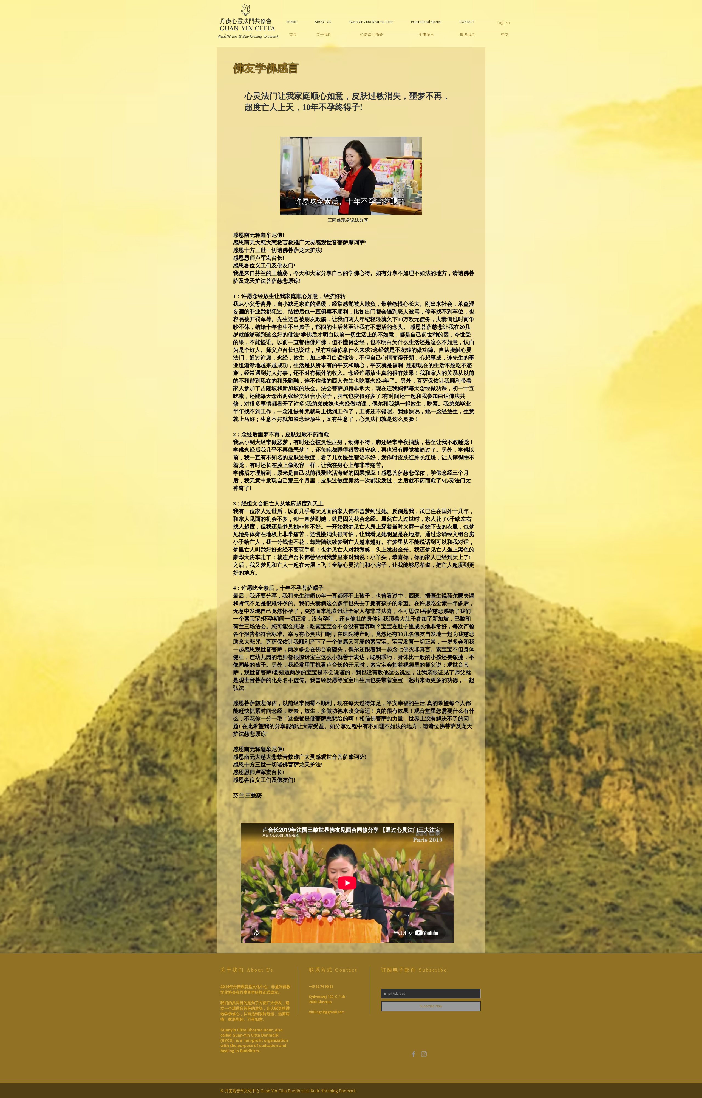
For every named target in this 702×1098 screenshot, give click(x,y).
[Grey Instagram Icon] (424, 1054)
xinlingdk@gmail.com (327, 1012)
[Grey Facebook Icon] (413, 1054)
